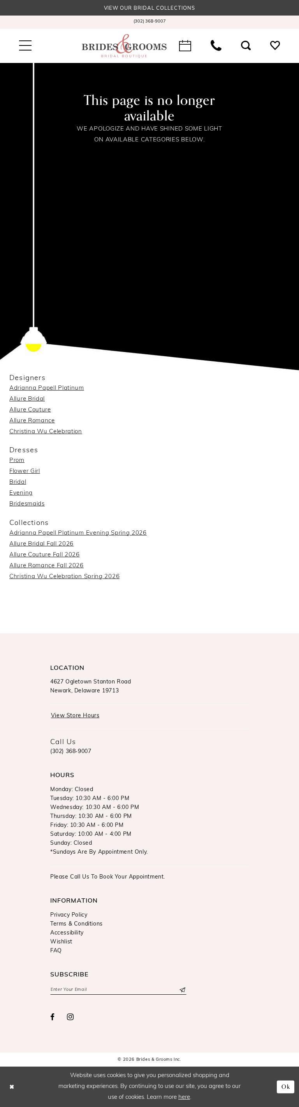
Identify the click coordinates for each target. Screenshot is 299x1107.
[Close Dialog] (12, 1087)
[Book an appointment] (185, 45)
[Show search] (245, 45)
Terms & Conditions (76, 924)
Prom (17, 461)
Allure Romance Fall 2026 (46, 566)
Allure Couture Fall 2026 (44, 555)
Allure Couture (30, 410)
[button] (25, 45)
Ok (285, 1086)
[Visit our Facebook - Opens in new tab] (52, 1017)
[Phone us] (216, 45)
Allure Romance (32, 421)
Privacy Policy (68, 915)
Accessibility (67, 933)
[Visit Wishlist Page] (275, 45)
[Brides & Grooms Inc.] (124, 46)
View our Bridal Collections (149, 8)
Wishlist (61, 942)
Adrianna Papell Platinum (46, 388)
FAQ (56, 951)
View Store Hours (75, 716)
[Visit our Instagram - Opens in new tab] (70, 1017)
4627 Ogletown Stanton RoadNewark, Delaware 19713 (90, 686)
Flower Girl (24, 471)
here (184, 1097)
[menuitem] (149, 22)
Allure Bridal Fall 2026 (41, 544)
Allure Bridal (27, 399)
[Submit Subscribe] (181, 990)
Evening (21, 493)
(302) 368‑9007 (70, 752)
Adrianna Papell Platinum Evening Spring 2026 (78, 533)
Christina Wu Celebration (45, 432)
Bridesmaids (27, 504)
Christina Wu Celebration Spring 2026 (64, 577)
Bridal (17, 482)
